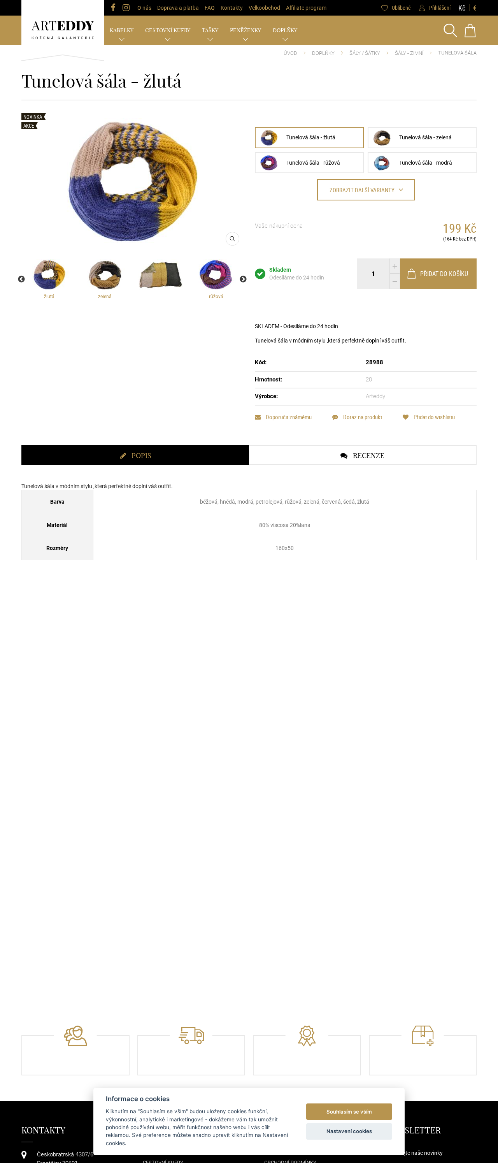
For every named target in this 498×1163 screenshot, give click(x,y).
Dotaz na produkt (362, 417)
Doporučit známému (288, 417)
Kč (461, 7)
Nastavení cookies (349, 1131)
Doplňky (285, 30)
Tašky (210, 30)
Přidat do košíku (444, 273)
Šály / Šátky (364, 53)
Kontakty (232, 8)
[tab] (135, 455)
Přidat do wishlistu (433, 417)
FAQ (210, 8)
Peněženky (245, 30)
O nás (144, 8)
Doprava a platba (178, 8)
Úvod (290, 53)
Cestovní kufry (167, 30)
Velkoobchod (264, 8)
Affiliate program (306, 8)
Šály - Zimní (409, 53)
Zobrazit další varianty (362, 190)
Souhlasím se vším (349, 1112)
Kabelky (121, 30)
